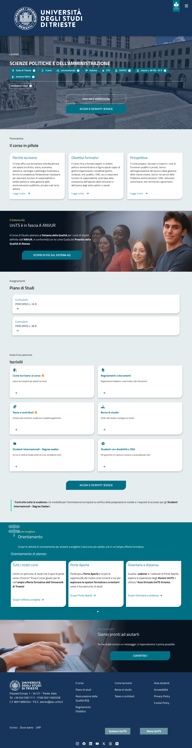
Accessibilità (161, 690)
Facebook (84, 744)
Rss (117, 744)
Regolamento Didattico (83, 709)
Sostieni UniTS (118, 731)
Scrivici (14, 727)
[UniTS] (48, 18)
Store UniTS (154, 731)
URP (38, 727)
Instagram (77, 744)
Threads (110, 744)
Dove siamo (26, 727)
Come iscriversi (123, 683)
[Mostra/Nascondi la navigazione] (186, 6)
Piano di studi (83, 690)
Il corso (80, 683)
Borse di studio (123, 690)
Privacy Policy (162, 696)
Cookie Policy (161, 703)
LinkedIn (90, 744)
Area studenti (161, 683)
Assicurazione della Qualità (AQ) (86, 698)
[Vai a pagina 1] (94, 611)
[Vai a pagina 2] (97, 611)
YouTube (97, 744)
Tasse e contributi (124, 696)
